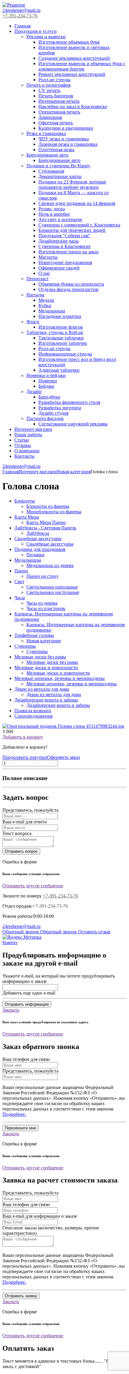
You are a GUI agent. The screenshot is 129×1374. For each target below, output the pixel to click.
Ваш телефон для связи (26, 1059)
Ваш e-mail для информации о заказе (39, 1216)
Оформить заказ (63, 757)
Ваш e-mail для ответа (24, 821)
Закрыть (10, 1009)
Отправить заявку (21, 1296)
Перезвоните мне (20, 1128)
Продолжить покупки (24, 757)
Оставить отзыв (94, 931)
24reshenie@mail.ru (21, 10)
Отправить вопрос (21, 851)
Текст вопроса (17, 833)
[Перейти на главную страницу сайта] (13, 4)
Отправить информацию (27, 1004)
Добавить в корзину (22, 736)
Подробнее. (14, 1114)
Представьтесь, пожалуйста (30, 810)
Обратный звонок (21, 931)
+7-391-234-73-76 (20, 15)
